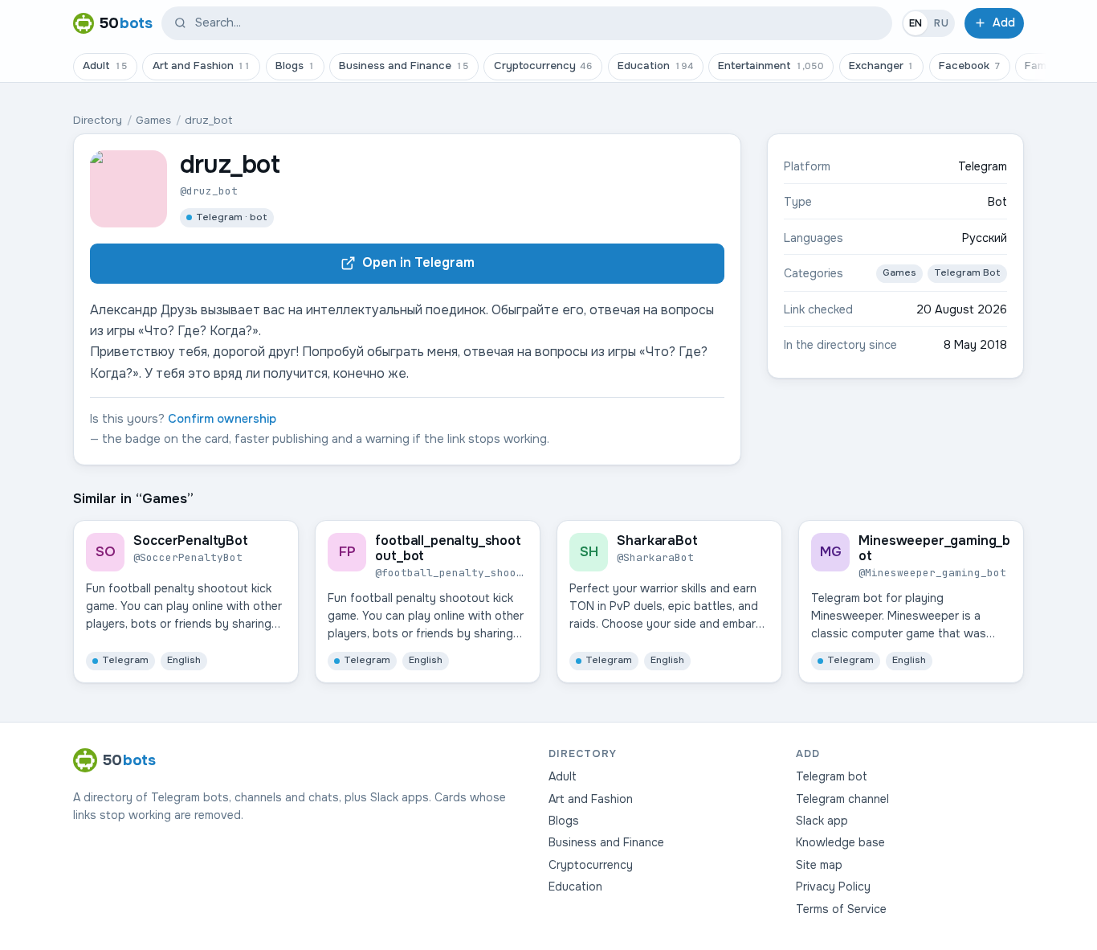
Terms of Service (841, 909)
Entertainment (771, 65)
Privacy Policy (833, 886)
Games (153, 120)
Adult (105, 65)
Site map (819, 865)
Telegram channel (842, 799)
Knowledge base (840, 842)
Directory (97, 120)
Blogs (295, 65)
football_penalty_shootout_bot (447, 548)
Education (656, 65)
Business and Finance (404, 65)
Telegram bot (831, 776)
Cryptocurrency (543, 65)
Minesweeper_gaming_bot (934, 548)
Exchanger (882, 65)
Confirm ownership (222, 419)
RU (941, 23)
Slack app (822, 820)
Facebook (970, 65)
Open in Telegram (418, 262)
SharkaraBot (657, 540)
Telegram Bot (967, 273)
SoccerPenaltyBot (190, 540)
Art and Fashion (202, 65)
